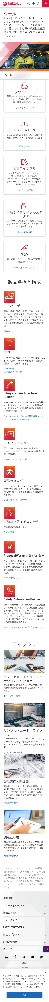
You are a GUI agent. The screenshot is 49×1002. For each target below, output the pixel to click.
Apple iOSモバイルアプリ (15, 459)
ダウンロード (10, 81)
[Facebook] (15, 956)
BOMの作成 (9, 369)
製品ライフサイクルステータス (18, 202)
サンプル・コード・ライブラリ (18, 705)
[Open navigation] (45, 3)
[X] (24, 956)
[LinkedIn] (7, 956)
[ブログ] (41, 956)
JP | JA (24, 963)
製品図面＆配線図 (12, 756)
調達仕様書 (9, 812)
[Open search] (28, 3)
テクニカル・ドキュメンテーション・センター (23, 652)
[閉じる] (45, 972)
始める (7, 331)
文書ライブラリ (11, 157)
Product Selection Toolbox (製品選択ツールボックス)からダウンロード (23, 418)
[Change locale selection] (33, 3)
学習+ (6, 243)
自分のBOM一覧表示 (13, 372)
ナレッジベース (11, 119)
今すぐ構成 (9, 532)
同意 (24, 995)
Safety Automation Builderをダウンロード (23, 627)
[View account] (38, 3)
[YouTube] (33, 956)
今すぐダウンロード (13, 578)
